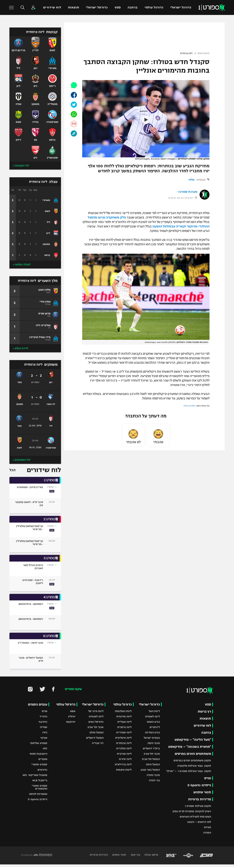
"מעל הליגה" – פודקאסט (193, 739)
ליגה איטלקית (123, 737)
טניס (207, 778)
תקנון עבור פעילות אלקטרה (194, 765)
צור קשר (135, 854)
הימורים (192, 406)
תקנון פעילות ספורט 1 (198, 805)
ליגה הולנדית (124, 748)
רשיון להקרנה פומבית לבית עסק (192, 811)
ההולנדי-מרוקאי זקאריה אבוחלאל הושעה (181, 226)
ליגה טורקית (124, 753)
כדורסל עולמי (65, 704)
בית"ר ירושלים (151, 748)
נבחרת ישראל (152, 737)
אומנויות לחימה (38, 793)
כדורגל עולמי (154, 7)
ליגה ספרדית (124, 732)
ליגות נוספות (124, 769)
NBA (72, 711)
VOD (118, 7)
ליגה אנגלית (124, 721)
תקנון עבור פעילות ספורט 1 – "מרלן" (188, 771)
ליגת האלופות (123, 711)
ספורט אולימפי (38, 743)
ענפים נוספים (37, 704)
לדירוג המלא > (20, 348)
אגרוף (43, 737)
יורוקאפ (71, 721)
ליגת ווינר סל (95, 711)
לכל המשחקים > (21, 459)
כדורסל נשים (95, 721)
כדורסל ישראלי (97, 7)
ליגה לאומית (152, 716)
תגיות (207, 827)
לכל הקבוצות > (21, 165)
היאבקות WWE (38, 753)
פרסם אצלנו (151, 854)
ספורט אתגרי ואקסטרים (39, 787)
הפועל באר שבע (150, 769)
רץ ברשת (204, 711)
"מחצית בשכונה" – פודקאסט (189, 746)
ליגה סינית (125, 759)
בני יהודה (154, 780)
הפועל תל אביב (151, 759)
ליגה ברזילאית (123, 764)
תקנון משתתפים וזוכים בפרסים (192, 760)
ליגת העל (154, 711)
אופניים (42, 759)
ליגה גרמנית (124, 727)
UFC (45, 748)
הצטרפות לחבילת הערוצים (195, 816)
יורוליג (72, 716)
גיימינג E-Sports (199, 785)
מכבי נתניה (153, 775)
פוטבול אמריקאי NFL (35, 775)
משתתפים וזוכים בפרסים (193, 754)
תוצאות (73, 7)
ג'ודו (44, 732)
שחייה (43, 727)
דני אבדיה (97, 743)
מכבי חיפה (153, 743)
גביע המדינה (152, 732)
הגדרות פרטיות (99, 854)
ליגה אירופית (124, 716)
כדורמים (42, 769)
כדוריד (43, 716)
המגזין (207, 832)
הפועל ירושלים (94, 737)
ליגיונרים (155, 727)
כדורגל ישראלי (180, 7)
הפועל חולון (96, 732)
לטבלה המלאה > (21, 264)
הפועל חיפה (153, 764)
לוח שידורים (52, 7)
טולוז (191, 179)
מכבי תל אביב (152, 753)
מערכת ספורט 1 (187, 191)
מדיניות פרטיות (199, 799)
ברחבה (133, 7)
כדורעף (43, 721)
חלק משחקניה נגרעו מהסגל (107, 217)
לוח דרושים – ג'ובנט (199, 821)
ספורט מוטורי (39, 764)
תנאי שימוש (202, 792)
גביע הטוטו (153, 721)
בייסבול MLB (39, 780)
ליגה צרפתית (186, 53)
